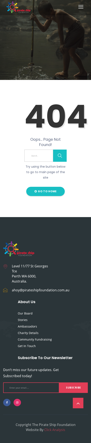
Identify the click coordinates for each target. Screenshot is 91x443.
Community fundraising (35, 339)
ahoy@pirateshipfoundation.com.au (40, 290)
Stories (23, 320)
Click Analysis (54, 429)
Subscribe (73, 387)
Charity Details (28, 333)
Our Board (25, 313)
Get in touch (27, 346)
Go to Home (47, 191)
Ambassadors (27, 326)
